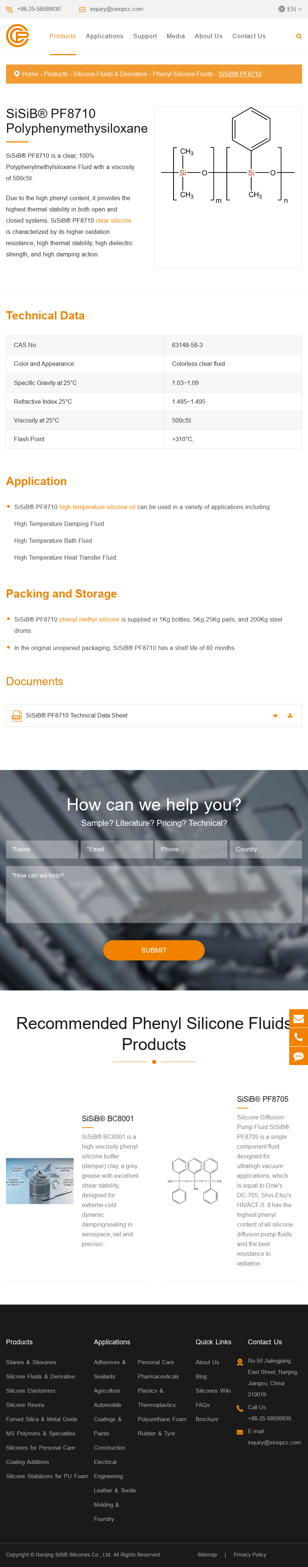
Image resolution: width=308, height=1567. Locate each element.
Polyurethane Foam (162, 1419)
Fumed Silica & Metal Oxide (41, 1419)
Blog (201, 1376)
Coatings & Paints (108, 1426)
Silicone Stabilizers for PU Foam (47, 1476)
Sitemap (207, 1555)
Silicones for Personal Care (40, 1447)
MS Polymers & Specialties (40, 1433)
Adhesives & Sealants (110, 1369)
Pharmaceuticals (158, 1376)
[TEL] (298, 1037)
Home (30, 73)
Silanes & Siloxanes (31, 1362)
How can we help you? (154, 804)
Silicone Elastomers (31, 1390)
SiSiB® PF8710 (240, 73)
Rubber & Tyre (156, 1433)
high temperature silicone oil (97, 506)
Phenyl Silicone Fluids (183, 73)
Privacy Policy (250, 1555)
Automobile (107, 1405)
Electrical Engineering (108, 1469)
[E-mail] (298, 1018)
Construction (109, 1447)
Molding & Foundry (106, 1511)
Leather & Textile (115, 1490)
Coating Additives (27, 1462)
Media (176, 36)
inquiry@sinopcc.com (116, 9)
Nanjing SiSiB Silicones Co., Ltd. (74, 1555)
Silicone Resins (25, 1405)
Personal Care (156, 1362)
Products (63, 36)
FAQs (203, 1405)
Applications (105, 36)
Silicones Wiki (213, 1390)
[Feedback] (298, 1056)
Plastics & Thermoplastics (157, 1397)
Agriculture (107, 1390)
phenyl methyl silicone (89, 619)
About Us (209, 36)
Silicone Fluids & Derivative (110, 73)
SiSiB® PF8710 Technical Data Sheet (76, 715)
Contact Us (249, 36)
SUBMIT (154, 950)
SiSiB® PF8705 (262, 1099)
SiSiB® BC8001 (108, 1118)
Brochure (207, 1419)
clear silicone (113, 220)
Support (145, 36)
